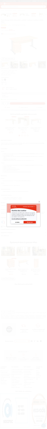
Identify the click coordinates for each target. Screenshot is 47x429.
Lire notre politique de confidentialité (19, 218)
